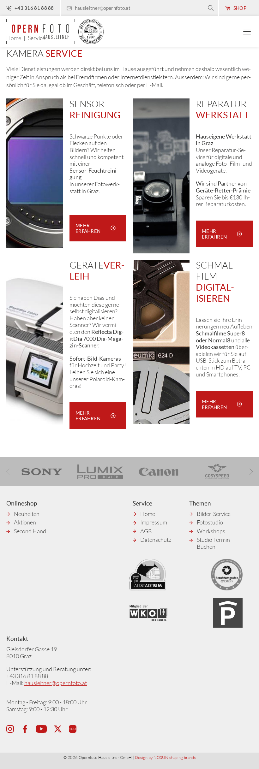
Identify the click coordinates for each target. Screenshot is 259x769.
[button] (251, 471)
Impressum (153, 522)
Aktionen (25, 522)
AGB (146, 531)
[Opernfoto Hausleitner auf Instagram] (10, 729)
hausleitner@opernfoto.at (55, 682)
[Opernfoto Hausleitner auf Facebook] (25, 729)
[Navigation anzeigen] (248, 31)
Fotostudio (210, 522)
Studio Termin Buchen (213, 543)
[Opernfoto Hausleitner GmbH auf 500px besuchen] (72, 729)
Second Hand (30, 531)
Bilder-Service (214, 514)
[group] (42, 471)
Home (147, 514)
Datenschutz (155, 539)
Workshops (211, 531)
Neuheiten (26, 514)
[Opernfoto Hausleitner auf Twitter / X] (58, 729)
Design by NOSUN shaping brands (165, 757)
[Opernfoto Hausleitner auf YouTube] (41, 729)
